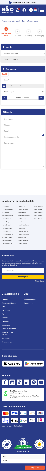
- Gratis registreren (25, 2)
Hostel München (23, 231)
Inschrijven (23, 277)
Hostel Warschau (39, 212)
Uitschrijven (39, 281)
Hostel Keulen (22, 212)
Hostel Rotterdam (23, 240)
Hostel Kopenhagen (24, 215)
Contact (5, 299)
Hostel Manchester (23, 225)
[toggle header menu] (42, 10)
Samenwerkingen (9, 303)
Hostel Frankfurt (7, 243)
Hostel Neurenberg (23, 234)
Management (7, 342)
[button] (23, 2)
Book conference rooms (30, 21)
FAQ (4, 307)
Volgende (35, 468)
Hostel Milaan (22, 228)
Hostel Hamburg (23, 209)
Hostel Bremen (6, 219)
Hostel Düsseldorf (7, 234)
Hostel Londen (22, 222)
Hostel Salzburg (22, 243)
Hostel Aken (5, 206)
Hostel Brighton (6, 222)
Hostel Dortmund (7, 228)
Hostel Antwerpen (7, 209)
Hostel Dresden (6, 231)
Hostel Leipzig (22, 219)
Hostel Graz (21, 206)
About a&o (6, 338)
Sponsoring (28, 303)
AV (3, 314)
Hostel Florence (7, 240)
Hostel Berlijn (6, 212)
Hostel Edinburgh (7, 237)
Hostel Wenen (38, 219)
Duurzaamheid (30, 299)
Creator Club (7, 321)
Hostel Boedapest (7, 215)
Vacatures (6, 325)
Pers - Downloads (9, 329)
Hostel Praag (22, 237)
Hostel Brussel (6, 225)
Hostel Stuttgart (38, 206)
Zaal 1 (4, 74)
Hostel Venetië (38, 209)
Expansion (6, 310)
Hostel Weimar (38, 215)
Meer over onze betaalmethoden (13, 426)
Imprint (4, 318)
